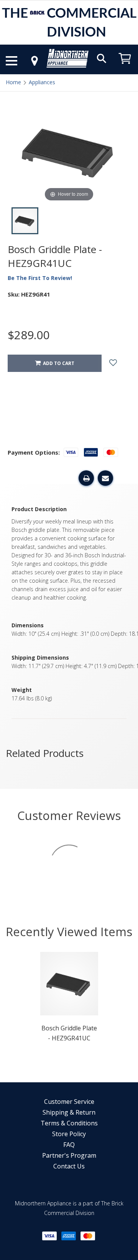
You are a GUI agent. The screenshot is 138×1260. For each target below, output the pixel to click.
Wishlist (118, 363)
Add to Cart (57, 363)
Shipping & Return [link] (69, 1112)
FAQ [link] (69, 1144)
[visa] (49, 1236)
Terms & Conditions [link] (69, 1123)
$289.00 (28, 335)
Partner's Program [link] (69, 1155)
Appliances (42, 82)
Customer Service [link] (69, 1101)
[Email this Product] (105, 478)
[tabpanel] (69, 999)
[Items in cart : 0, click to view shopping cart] (125, 67)
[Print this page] (86, 478)
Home (13, 82)
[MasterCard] (87, 1236)
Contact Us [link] (69, 1166)
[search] (101, 58)
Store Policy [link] (69, 1134)
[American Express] (68, 1236)
